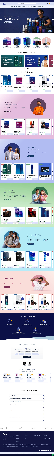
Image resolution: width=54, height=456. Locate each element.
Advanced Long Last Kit (27, 444)
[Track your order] (48, 3)
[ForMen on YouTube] (3, 439)
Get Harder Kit (40, 444)
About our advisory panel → (27, 356)
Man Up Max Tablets (16, 444)
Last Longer (19, 6)
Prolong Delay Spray (11, 444)
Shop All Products (7, 111)
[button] (53, 20)
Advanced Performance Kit (33, 444)
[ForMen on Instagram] (5, 439)
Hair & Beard (34, 6)
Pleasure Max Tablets (7, 444)
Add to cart (9, 134)
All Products (17, 441)
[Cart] (51, 3)
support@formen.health (37, 435)
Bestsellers (11, 6)
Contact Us (26, 435)
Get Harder (15, 6)
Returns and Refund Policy (47, 438)
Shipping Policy (45, 435)
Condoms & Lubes (24, 6)
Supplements (39, 6)
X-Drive (37, 444)
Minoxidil (24, 444)
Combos (43, 6)
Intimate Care (30, 6)
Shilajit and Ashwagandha (45, 444)
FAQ (25, 438)
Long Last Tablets (21, 444)
